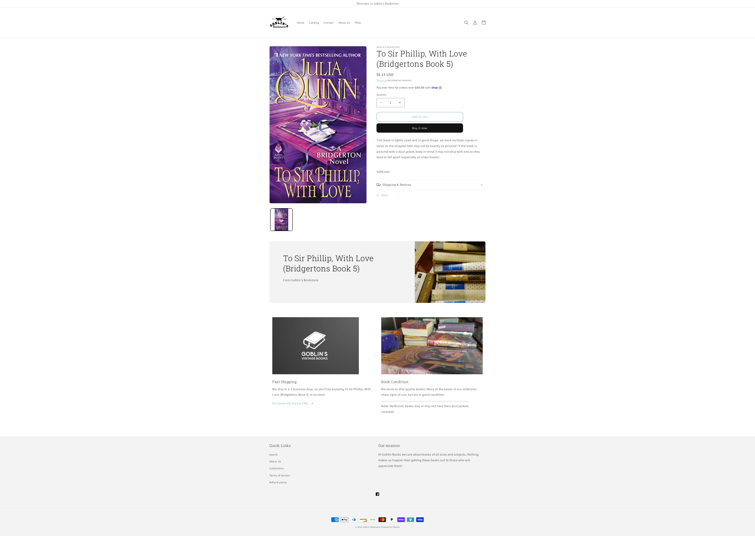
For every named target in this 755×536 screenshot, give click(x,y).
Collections (276, 468)
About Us (275, 461)
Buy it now (419, 128)
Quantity (381, 94)
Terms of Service (279, 475)
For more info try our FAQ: (290, 403)
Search (273, 454)
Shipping (382, 80)
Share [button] (384, 195)
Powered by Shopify (390, 527)
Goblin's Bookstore (371, 527)
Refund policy (278, 482)
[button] (466, 22)
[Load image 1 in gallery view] (281, 219)
